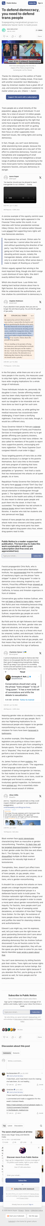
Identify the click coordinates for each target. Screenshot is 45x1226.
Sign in (40, 3)
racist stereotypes (26, 838)
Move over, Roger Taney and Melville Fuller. (15, 1136)
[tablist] (11, 1053)
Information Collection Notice (29, 1196)
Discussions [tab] (18, 1126)
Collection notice (37, 1210)
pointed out (12, 785)
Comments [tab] (7, 1053)
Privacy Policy (23, 1198)
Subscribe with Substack (24, 1189)
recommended (20, 572)
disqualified (7, 856)
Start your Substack (16, 1216)
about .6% (16, 111)
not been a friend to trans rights (19, 601)
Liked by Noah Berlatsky (16, 1076)
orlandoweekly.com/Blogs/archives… (17, 807)
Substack (11, 1221)
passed (18, 485)
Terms (27, 1210)
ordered (36, 427)
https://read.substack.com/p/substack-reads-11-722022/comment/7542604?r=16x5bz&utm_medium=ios (25, 1107)
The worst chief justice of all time (17, 1132)
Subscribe (32, 3)
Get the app (33, 1216)
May (32, 450)
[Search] (41, 1126)
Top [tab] (4, 1126)
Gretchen (10, 1089)
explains (29, 761)
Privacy (21, 1210)
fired (22, 514)
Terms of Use (34, 1194)
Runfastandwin (12, 1073)
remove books (8, 508)
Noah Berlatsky (12, 29)
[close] (38, 1147)
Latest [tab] (10, 1126)
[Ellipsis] (42, 1073)
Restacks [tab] (16, 1053)
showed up (38, 584)
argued (10, 231)
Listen (40, 30)
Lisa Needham (15, 1139)
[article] (22, 1137)
